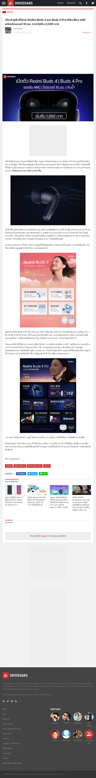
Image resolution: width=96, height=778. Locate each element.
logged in (45, 536)
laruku (54, 740)
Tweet (33, 474)
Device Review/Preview (11, 729)
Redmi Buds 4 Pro (34, 466)
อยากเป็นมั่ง (89, 741)
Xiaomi (46, 466)
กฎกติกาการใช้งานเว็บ (11, 743)
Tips (4, 714)
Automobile (6, 734)
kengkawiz (78, 723)
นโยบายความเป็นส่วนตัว (12, 763)
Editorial (5, 719)
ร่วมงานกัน (6, 753)
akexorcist (66, 740)
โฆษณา (5, 758)
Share (22, 474)
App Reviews (7, 724)
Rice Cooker (89, 724)
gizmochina (15, 459)
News (10, 12)
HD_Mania (78, 740)
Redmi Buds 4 (20, 466)
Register (71, 3)
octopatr (55, 723)
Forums (5, 739)
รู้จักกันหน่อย (7, 748)
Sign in (60, 3)
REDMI (9, 466)
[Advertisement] (48, 55)
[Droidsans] (20, 3)
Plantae (19, 29)
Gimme (66, 723)
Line (44, 474)
